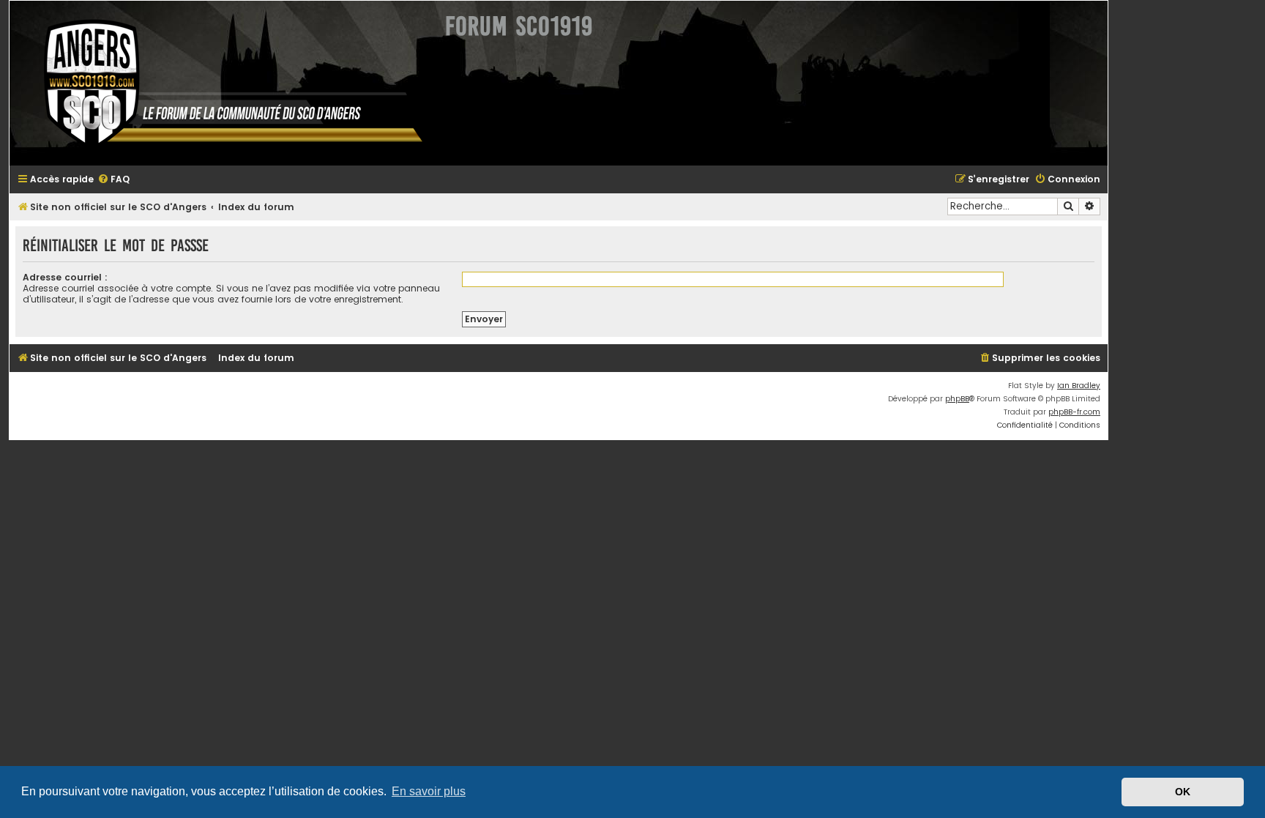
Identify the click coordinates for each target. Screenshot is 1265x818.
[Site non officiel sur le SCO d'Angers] (222, 83)
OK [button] (1182, 791)
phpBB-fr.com (1074, 411)
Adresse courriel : (65, 277)
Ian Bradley (1078, 385)
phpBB (957, 398)
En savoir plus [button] (429, 791)
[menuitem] (113, 180)
